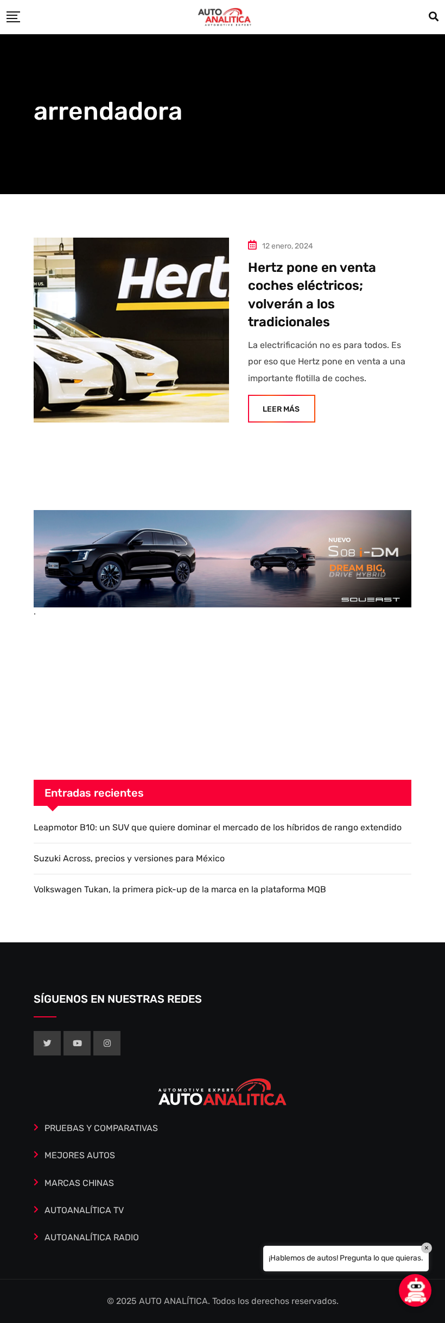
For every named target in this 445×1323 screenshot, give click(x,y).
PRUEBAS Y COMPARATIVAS (101, 1128)
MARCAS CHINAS (79, 1183)
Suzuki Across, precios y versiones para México (129, 858)
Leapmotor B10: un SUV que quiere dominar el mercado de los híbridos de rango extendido (218, 827)
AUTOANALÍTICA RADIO (91, 1237)
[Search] (433, 17)
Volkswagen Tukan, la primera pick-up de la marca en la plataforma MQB (180, 889)
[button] (415, 1290)
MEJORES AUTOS (79, 1155)
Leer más (281, 409)
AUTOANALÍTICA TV (84, 1210)
